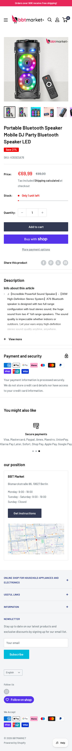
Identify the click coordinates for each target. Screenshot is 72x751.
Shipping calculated (46, 180)
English (10, 672)
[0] (65, 19)
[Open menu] (6, 20)
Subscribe (16, 654)
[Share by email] (65, 262)
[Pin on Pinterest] (51, 262)
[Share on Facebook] (43, 262)
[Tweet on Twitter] (58, 262)
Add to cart (36, 227)
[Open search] (50, 20)
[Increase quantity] (42, 213)
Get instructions (25, 513)
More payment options (36, 249)
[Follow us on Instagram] (6, 691)
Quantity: (10, 212)
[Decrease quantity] (22, 213)
